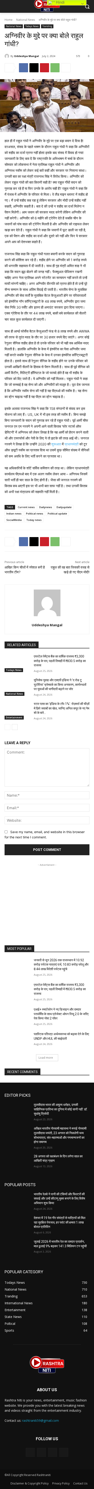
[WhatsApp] (55, 67)
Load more (46, 1058)
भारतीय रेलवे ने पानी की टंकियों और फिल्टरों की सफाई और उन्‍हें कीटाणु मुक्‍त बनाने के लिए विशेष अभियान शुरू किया (59, 1198)
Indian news (13, 513)
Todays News (32, 26)
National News (25, 20)
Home (9, 20)
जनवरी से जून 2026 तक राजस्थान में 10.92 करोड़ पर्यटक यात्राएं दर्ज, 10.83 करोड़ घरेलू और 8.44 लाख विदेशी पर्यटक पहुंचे (61, 964)
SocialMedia (14, 520)
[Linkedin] (52, 1452)
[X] (34, 67)
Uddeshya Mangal (26, 56)
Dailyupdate (64, 507)
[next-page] (15, 727)
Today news (34, 520)
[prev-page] (7, 727)
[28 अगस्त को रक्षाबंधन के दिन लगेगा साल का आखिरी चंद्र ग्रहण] (17, 1163)
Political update (57, 513)
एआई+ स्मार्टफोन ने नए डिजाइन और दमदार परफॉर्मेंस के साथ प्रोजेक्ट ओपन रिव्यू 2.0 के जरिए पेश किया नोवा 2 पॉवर (61, 1014)
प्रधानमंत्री (71, 444)
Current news (26, 507)
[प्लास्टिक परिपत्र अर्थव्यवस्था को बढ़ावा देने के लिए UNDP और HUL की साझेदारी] (17, 1041)
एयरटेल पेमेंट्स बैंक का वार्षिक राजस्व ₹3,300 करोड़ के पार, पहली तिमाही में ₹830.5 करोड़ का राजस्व (60, 661)
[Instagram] (41, 1452)
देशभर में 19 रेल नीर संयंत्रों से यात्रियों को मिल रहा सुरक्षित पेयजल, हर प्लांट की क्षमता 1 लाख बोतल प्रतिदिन (59, 1222)
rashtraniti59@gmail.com (40, 1420)
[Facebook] (23, 67)
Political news (34, 513)
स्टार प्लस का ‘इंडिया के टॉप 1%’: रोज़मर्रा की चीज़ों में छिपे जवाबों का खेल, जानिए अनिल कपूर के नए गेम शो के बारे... (61, 708)
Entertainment (14, 717)
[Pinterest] (44, 67)
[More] (65, 67)
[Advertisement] (47, 895)
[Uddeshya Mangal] (7, 56)
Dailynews (45, 507)
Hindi (60, 2)
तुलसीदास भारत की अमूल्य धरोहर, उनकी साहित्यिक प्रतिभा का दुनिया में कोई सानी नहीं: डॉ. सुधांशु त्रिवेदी (60, 1109)
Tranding (47, 26)
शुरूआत (56, 444)
